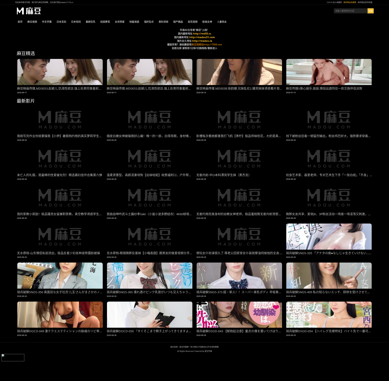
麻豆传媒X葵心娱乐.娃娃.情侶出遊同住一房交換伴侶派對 (324, 88)
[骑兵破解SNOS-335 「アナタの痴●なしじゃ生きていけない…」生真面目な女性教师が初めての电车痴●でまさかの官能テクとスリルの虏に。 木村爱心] (329, 236)
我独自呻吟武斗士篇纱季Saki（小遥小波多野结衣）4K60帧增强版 (150, 214)
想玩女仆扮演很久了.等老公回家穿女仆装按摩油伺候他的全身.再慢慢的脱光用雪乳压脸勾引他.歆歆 (239, 253)
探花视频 (193, 21)
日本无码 (61, 21)
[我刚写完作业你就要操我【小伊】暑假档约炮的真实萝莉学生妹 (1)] (60, 119)
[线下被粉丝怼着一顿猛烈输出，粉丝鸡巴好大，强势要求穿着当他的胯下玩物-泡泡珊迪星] (329, 119)
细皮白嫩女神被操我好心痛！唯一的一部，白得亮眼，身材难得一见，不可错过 (150, 136)
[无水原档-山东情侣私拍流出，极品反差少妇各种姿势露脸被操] (60, 236)
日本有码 (76, 21)
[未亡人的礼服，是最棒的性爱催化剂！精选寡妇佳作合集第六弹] (60, 158)
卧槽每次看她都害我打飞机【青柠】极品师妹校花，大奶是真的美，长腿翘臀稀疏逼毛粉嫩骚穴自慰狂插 (239, 136)
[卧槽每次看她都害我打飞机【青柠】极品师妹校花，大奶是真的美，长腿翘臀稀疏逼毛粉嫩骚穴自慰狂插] (239, 119)
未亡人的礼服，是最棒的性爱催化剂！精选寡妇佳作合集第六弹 (59, 175)
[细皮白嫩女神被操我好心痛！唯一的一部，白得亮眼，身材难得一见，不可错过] (150, 119)
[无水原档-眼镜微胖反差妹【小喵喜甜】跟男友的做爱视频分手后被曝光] (150, 236)
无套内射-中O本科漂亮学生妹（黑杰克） (223, 175)
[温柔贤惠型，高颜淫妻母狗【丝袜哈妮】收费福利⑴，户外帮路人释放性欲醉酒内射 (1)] (150, 158)
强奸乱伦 (149, 21)
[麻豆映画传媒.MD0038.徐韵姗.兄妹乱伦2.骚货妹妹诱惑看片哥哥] (239, 72)
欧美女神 (207, 21)
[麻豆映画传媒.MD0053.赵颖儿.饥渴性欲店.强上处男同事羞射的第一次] (60, 72)
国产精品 (178, 21)
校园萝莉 (105, 21)
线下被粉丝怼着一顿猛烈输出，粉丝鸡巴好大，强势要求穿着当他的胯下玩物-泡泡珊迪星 (329, 136)
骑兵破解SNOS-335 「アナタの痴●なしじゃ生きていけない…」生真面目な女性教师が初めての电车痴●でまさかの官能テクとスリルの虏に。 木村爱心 (329, 253)
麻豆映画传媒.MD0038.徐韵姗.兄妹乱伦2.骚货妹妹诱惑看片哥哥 (239, 88)
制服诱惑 (134, 21)
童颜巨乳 (90, 21)
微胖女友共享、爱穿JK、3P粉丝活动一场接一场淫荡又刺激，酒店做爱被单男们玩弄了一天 (329, 214)
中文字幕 (47, 21)
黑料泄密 (163, 21)
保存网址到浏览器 (365, 2)
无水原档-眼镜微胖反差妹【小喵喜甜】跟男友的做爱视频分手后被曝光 (150, 253)
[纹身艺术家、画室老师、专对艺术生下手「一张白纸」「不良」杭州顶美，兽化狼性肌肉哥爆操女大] (329, 158)
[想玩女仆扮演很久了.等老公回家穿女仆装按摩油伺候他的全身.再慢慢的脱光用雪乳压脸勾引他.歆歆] (239, 236)
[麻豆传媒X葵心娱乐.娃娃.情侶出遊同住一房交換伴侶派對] (329, 72)
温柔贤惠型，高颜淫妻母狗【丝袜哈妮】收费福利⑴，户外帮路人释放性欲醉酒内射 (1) (150, 175)
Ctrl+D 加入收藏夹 (334, 2)
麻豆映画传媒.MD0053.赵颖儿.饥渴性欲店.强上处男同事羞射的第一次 (60, 88)
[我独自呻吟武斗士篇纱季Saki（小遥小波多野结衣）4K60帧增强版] (150, 197)
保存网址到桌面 (349, 2)
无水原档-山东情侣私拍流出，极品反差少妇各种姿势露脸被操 (58, 253)
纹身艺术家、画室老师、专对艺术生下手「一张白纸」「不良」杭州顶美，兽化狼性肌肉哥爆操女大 (329, 175)
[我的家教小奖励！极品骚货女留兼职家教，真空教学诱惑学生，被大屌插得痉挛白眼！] (60, 197)
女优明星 (120, 21)
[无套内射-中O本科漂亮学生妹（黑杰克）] (239, 158)
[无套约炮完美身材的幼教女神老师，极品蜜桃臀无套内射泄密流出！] (239, 197)
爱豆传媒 (29, 11)
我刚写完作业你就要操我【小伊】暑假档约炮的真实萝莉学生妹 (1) (60, 136)
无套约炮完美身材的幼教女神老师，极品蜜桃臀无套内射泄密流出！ (239, 214)
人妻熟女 (222, 21)
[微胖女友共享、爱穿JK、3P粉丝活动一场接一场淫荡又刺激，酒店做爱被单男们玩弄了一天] (329, 197)
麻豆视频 (32, 21)
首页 (20, 21)
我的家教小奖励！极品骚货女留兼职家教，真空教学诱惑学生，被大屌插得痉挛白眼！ (60, 214)
